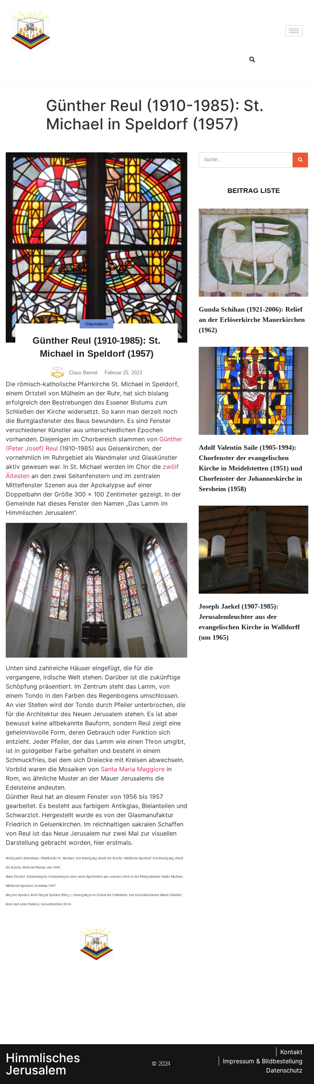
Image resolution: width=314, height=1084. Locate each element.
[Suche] (300, 160)
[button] (252, 59)
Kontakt (291, 1052)
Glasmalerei (96, 324)
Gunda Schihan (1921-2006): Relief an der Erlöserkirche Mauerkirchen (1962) (252, 319)
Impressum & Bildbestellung (263, 1061)
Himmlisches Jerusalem (43, 1063)
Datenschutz (284, 1070)
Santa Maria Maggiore (133, 769)
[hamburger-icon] (294, 30)
